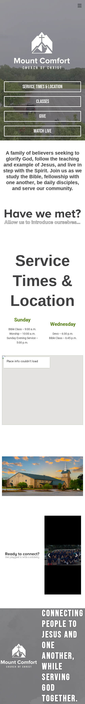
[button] (79, 5)
